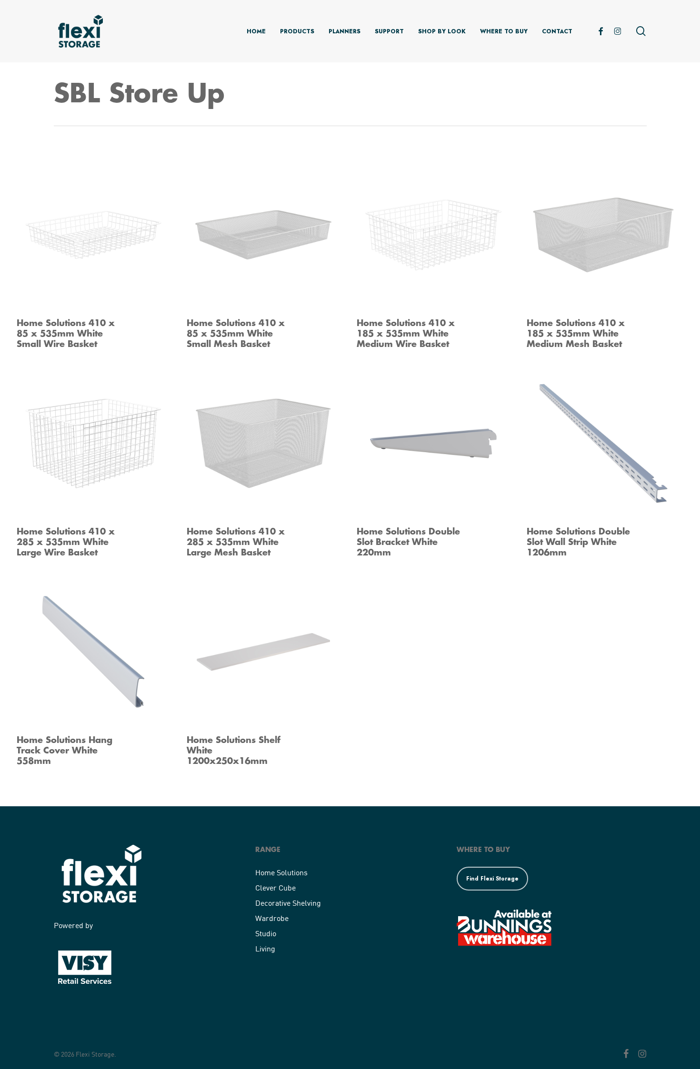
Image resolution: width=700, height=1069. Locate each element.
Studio (265, 933)
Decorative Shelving (288, 902)
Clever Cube (275, 887)
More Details (119, 225)
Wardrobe (272, 917)
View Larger (67, 225)
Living (265, 948)
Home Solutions (281, 872)
